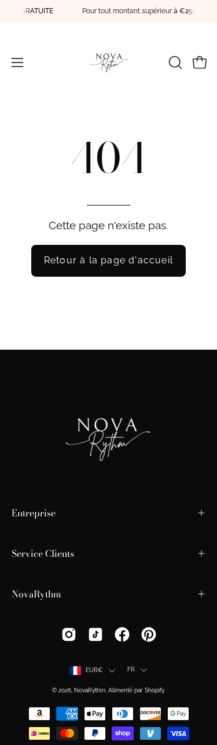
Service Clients (43, 553)
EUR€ (94, 670)
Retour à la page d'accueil (108, 260)
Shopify (154, 690)
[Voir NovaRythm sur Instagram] (69, 634)
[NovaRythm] (109, 62)
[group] (108, 11)
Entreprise (34, 513)
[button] (174, 62)
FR (131, 669)
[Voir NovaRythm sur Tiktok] (95, 634)
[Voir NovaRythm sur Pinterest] (148, 634)
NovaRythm (36, 594)
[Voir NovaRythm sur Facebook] (122, 634)
